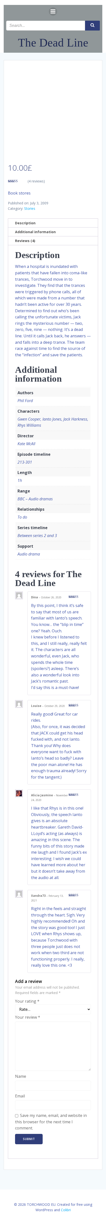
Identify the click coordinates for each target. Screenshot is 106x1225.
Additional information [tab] (35, 231)
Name (20, 1076)
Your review (27, 1017)
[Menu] (53, 11)
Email (20, 1096)
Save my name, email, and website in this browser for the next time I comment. (51, 1122)
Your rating (27, 1001)
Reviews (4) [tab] (25, 240)
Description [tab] (25, 223)
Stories (29, 208)
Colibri (66, 1210)
